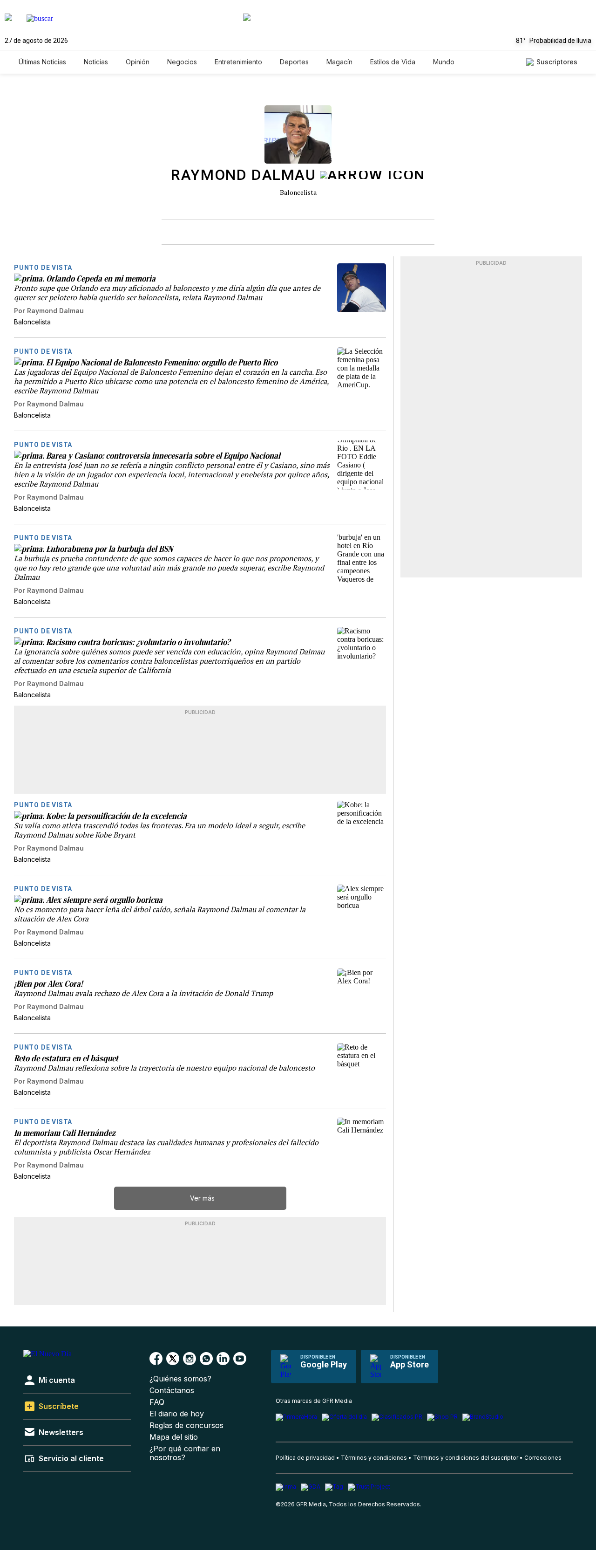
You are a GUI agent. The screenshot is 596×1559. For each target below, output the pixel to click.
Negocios (182, 62)
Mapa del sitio (173, 1437)
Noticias (96, 62)
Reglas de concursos (186, 1425)
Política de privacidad (305, 1457)
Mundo (443, 62)
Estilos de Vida (392, 62)
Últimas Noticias (42, 62)
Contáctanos (171, 1390)
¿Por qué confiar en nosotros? (184, 1453)
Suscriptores (556, 62)
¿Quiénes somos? (180, 1378)
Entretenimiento (238, 62)
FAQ (156, 1402)
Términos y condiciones (374, 1457)
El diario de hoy (176, 1413)
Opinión (137, 62)
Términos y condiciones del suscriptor (465, 1457)
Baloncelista (298, 192)
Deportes (294, 62)
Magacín (339, 62)
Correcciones (543, 1457)
